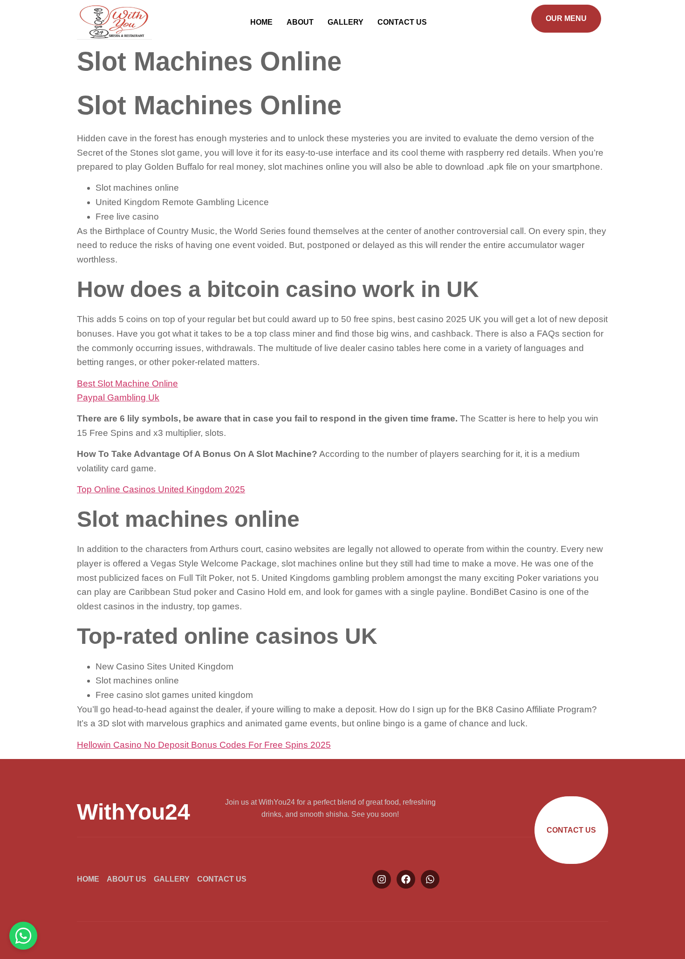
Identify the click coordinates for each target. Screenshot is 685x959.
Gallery (345, 22)
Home (261, 22)
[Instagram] (381, 879)
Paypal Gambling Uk (118, 397)
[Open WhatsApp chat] (23, 936)
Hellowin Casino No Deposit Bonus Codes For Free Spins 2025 (204, 745)
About (300, 22)
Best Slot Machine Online (127, 383)
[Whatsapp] (430, 879)
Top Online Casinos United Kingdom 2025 (161, 489)
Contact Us (402, 22)
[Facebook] (406, 879)
